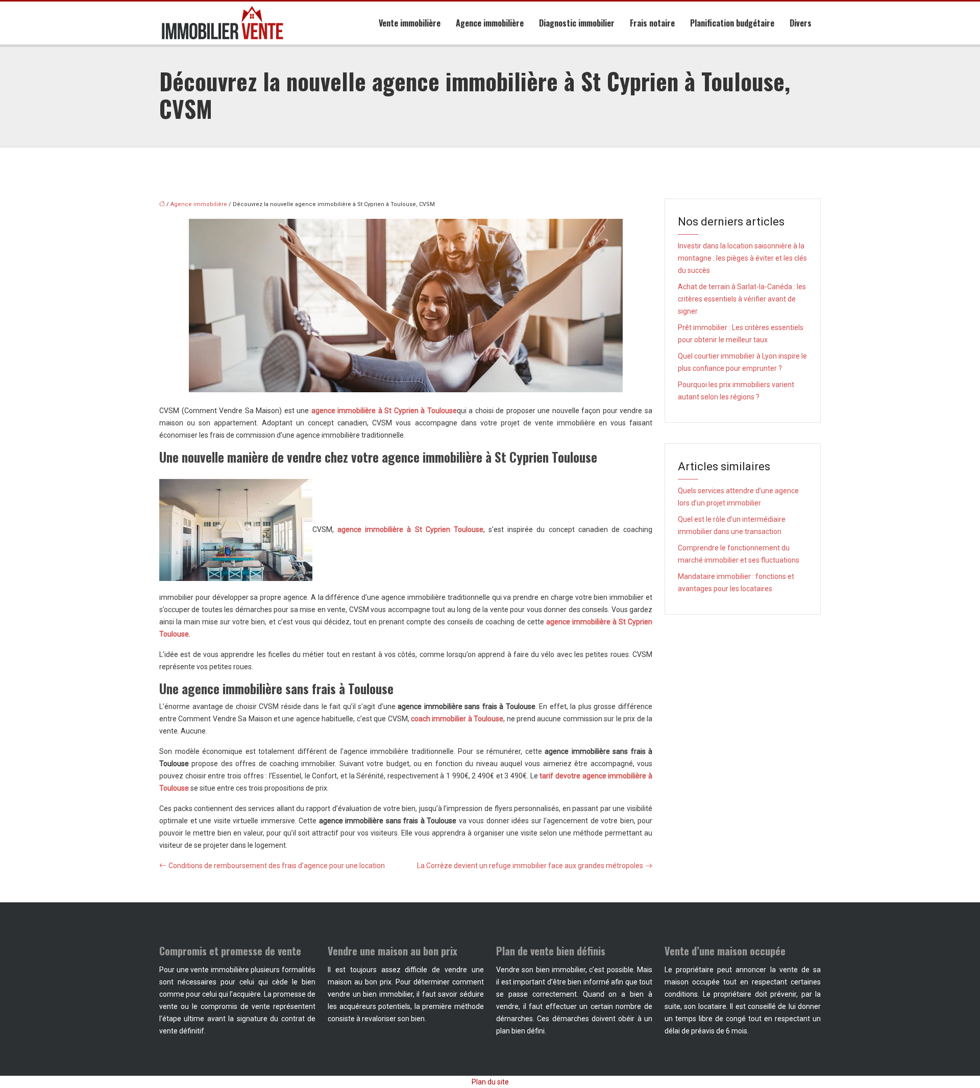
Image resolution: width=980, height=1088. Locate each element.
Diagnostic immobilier (577, 23)
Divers (801, 23)
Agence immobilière (490, 23)
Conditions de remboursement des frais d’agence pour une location (276, 866)
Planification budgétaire (732, 23)
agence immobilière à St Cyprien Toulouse (410, 529)
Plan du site (490, 1082)
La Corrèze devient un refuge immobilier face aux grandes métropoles (530, 866)
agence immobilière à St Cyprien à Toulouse (384, 411)
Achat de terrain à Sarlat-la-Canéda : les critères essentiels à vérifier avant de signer (742, 299)
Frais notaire (652, 23)
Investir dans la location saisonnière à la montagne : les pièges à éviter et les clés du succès (742, 258)
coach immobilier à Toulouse (457, 719)
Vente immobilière (409, 23)
